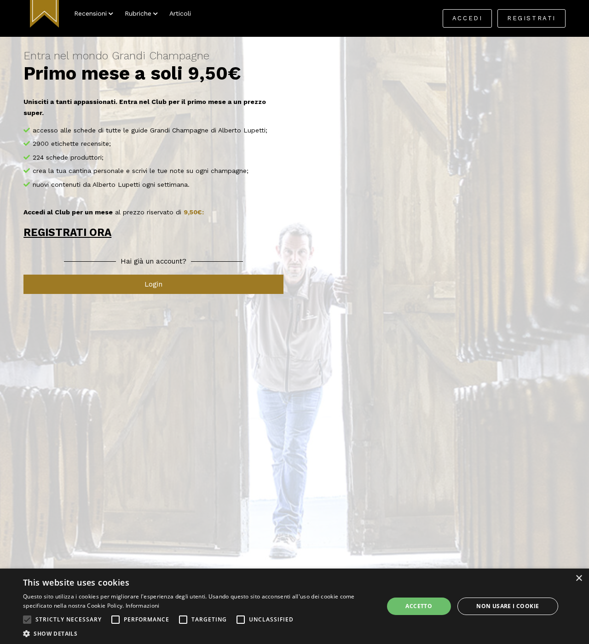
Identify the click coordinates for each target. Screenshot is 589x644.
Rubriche (138, 13)
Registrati (531, 18)
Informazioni (143, 606)
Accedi (467, 18)
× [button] (578, 578)
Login (153, 284)
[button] (27, 619)
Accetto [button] (418, 606)
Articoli (180, 13)
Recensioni (90, 13)
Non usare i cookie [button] (507, 606)
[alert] (294, 606)
